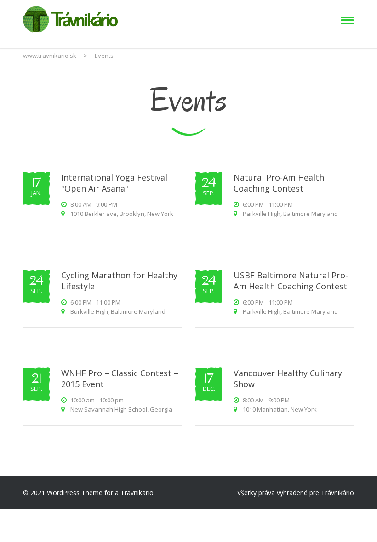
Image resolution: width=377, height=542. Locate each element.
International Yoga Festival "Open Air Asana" (114, 183)
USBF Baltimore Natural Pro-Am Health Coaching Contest (291, 281)
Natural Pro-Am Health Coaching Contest (279, 183)
